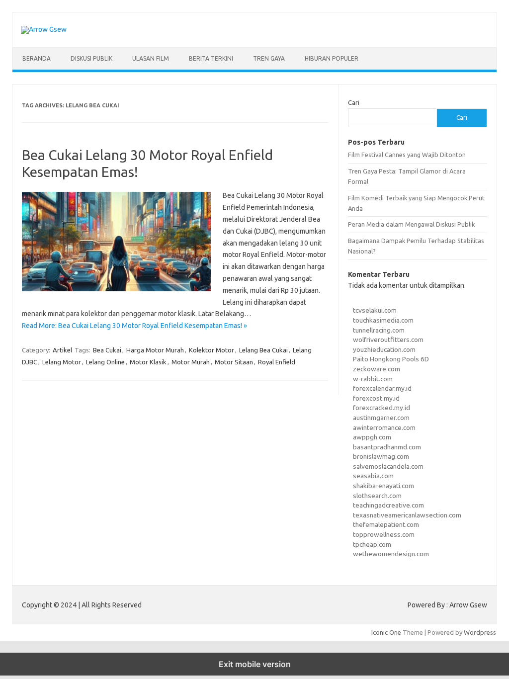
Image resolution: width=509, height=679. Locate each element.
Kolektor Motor (211, 349)
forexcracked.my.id (381, 408)
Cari (353, 102)
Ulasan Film (150, 58)
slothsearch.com (377, 496)
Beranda (36, 58)
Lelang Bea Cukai (263, 349)
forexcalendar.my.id (382, 388)
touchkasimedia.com (383, 320)
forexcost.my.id (376, 398)
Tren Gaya (269, 58)
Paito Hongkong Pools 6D (391, 359)
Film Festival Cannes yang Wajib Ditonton (407, 154)
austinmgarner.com (381, 418)
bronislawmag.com (381, 456)
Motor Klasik (148, 361)
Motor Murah (190, 361)
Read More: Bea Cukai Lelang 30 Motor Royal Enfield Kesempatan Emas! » (134, 326)
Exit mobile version (255, 664)
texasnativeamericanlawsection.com (407, 515)
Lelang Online (105, 361)
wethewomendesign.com (391, 554)
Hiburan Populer (331, 58)
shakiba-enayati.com (383, 486)
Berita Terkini (211, 58)
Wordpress (480, 632)
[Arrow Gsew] (44, 29)
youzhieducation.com (384, 349)
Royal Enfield (276, 361)
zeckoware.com (376, 369)
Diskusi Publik (91, 58)
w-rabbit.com (373, 379)
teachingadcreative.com (388, 505)
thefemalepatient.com (386, 524)
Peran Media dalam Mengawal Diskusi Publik (411, 224)
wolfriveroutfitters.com (388, 339)
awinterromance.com (384, 427)
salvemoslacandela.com (388, 466)
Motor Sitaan (234, 361)
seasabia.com (373, 476)
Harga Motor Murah (155, 349)
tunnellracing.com (379, 330)
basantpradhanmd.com (387, 447)
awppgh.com (372, 437)
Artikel (62, 349)
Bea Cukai (107, 349)
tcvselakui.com (375, 310)
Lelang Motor (61, 361)
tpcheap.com (372, 544)
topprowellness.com (384, 534)
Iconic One (386, 632)
